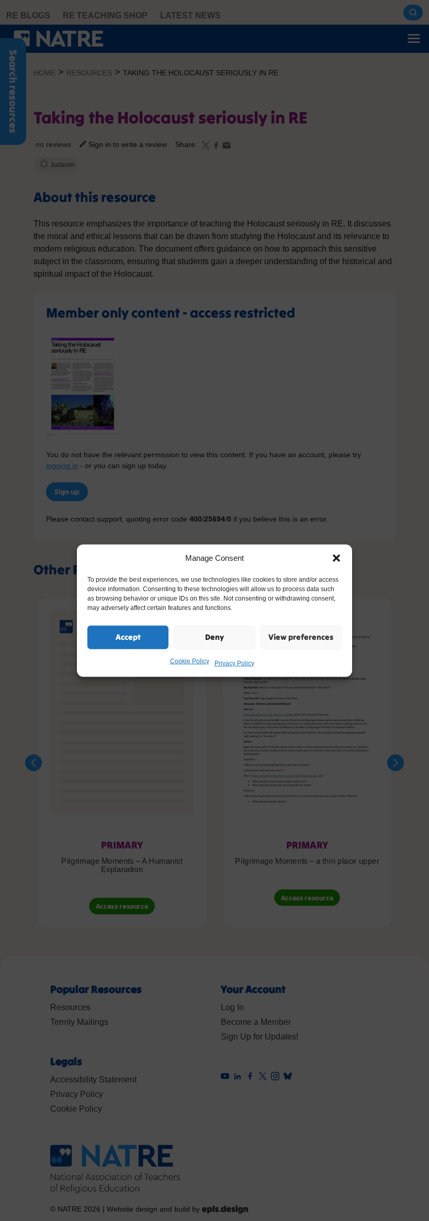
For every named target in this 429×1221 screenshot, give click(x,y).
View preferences (300, 637)
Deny (214, 637)
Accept (128, 637)
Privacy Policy (234, 662)
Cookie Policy (189, 660)
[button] (336, 558)
